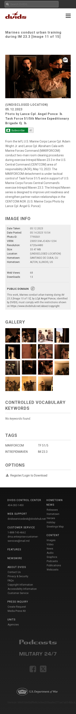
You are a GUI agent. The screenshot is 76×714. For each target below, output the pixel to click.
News (50, 548)
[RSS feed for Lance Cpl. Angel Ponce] (61, 114)
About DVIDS (16, 567)
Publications (54, 565)
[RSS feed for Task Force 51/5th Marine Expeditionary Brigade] (25, 123)
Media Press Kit (17, 611)
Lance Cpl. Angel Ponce (39, 114)
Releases (52, 509)
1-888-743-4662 (17, 532)
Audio (50, 552)
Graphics (52, 557)
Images (51, 540)
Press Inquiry (17, 601)
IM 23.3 (43, 451)
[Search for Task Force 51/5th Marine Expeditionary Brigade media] (21, 123)
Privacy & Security (18, 576)
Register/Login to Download (28, 475)
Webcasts (52, 569)
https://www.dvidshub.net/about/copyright (35, 306)
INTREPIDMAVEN (16, 451)
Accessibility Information (22, 588)
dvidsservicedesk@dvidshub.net (27, 518)
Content (52, 535)
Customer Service (18, 593)
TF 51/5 (43, 445)
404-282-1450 (16, 505)
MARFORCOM (14, 445)
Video (50, 544)
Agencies (13, 624)
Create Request (17, 606)
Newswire (14, 558)
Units (11, 619)
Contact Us (14, 572)
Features (14, 549)
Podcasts (52, 561)
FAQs (11, 580)
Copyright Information (20, 584)
